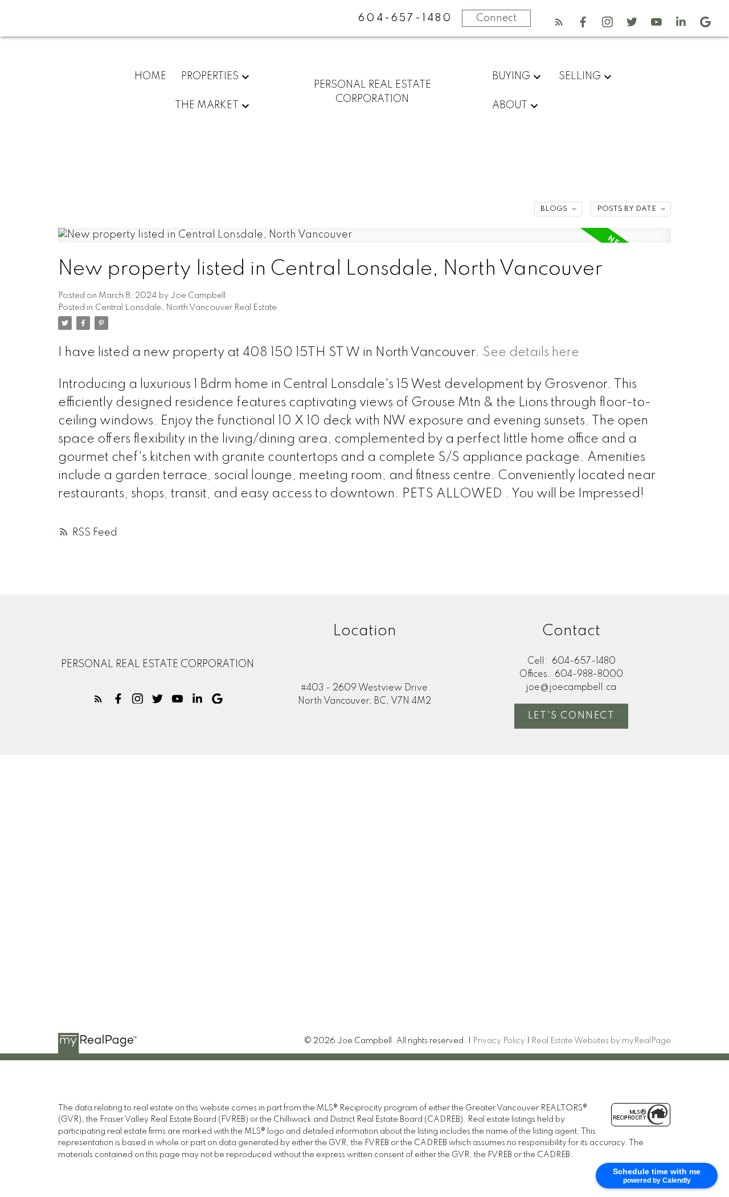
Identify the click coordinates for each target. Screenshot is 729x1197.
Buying (511, 76)
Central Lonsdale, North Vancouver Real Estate (186, 308)
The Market (207, 105)
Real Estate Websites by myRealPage (601, 1041)
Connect (496, 18)
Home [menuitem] (150, 76)
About (509, 105)
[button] (559, 22)
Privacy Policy (499, 1041)
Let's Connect (571, 716)
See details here (530, 352)
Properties (210, 76)
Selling (580, 76)
